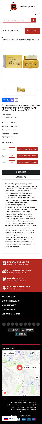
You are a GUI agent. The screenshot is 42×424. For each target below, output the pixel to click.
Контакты (23, 412)
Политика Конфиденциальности (23, 409)
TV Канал (20, 407)
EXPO (37, 405)
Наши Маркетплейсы (24, 405)
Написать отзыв (11, 117)
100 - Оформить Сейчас (27, 156)
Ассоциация (31, 407)
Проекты (22, 400)
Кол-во (4, 149)
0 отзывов (7, 114)
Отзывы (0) (21, 177)
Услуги (11, 405)
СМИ (13, 407)
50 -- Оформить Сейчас (27, 149)
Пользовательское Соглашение (23, 402)
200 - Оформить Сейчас (27, 162)
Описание (21, 172)
